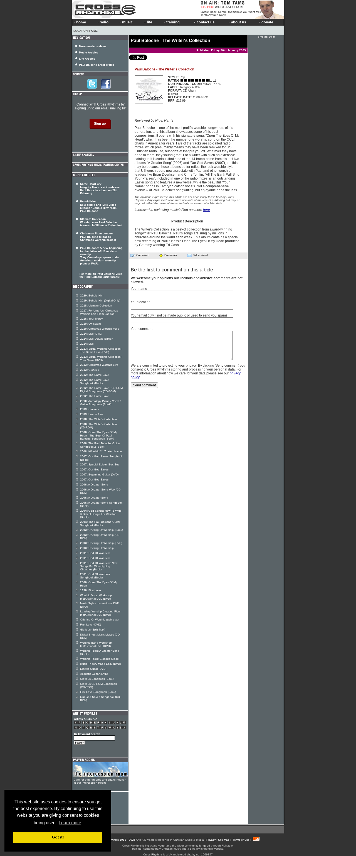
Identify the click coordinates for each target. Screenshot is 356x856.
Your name (139, 289)
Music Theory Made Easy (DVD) (100, 663)
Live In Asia (91, 414)
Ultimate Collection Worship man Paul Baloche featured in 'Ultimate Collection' (101, 222)
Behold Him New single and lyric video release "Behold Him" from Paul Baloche (98, 206)
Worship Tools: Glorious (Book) (99, 658)
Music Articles (88, 52)
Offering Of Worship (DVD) (101, 542)
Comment (142, 255)
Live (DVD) (91, 333)
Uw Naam (90, 323)
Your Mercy (91, 318)
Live (87, 343)
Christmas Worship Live (99, 364)
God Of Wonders (95, 553)
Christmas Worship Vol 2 (99, 328)
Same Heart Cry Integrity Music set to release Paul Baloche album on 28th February (100, 188)
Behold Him (91, 295)
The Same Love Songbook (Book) (94, 381)
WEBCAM (222, 7)
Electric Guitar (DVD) (93, 668)
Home (93, 30)
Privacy (211, 839)
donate (267, 22)
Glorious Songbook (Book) (97, 678)
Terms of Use (241, 839)
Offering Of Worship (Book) (101, 529)
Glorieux (89, 369)
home (81, 22)
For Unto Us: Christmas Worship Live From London (99, 312)
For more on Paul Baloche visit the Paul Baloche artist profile (101, 275)
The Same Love (94, 374)
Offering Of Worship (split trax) (99, 619)
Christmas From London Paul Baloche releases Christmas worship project (98, 236)
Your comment (141, 329)
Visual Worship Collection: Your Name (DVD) (101, 358)
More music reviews (93, 46)
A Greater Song (94, 484)
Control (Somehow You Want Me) (239, 11)
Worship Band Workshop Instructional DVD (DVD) (96, 644)
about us (238, 22)
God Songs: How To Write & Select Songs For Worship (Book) (101, 514)
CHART (238, 7)
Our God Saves (94, 469)
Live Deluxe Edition (96, 338)
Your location (140, 302)
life (149, 22)
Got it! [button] (58, 837)
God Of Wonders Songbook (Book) (95, 576)
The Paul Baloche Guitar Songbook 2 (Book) (100, 445)
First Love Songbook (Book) (98, 691)
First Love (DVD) (90, 624)
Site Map (223, 839)
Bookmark (170, 255)
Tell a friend (200, 255)
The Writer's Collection (98, 419)
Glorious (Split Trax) (92, 629)
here (206, 210)
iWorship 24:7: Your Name (101, 451)
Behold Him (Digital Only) (100, 300)
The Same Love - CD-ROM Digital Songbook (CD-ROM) (101, 389)
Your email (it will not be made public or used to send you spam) (179, 315)
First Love (90, 590)
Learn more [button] (70, 822)
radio (104, 22)
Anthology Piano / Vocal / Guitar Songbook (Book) (100, 402)
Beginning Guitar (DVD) (99, 474)
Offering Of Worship (97, 548)
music (127, 22)
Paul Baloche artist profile (96, 64)
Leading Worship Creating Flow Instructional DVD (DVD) (100, 613)
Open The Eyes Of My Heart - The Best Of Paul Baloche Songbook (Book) (98, 435)
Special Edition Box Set (99, 464)
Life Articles (87, 58)
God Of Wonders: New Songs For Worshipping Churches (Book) (98, 566)
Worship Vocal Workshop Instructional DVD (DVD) (96, 597)
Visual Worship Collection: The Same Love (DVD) (101, 350)
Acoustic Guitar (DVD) (94, 673)
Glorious (89, 409)
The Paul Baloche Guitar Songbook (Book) (100, 523)
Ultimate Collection (96, 305)
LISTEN (207, 7)
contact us (205, 22)
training (173, 22)
